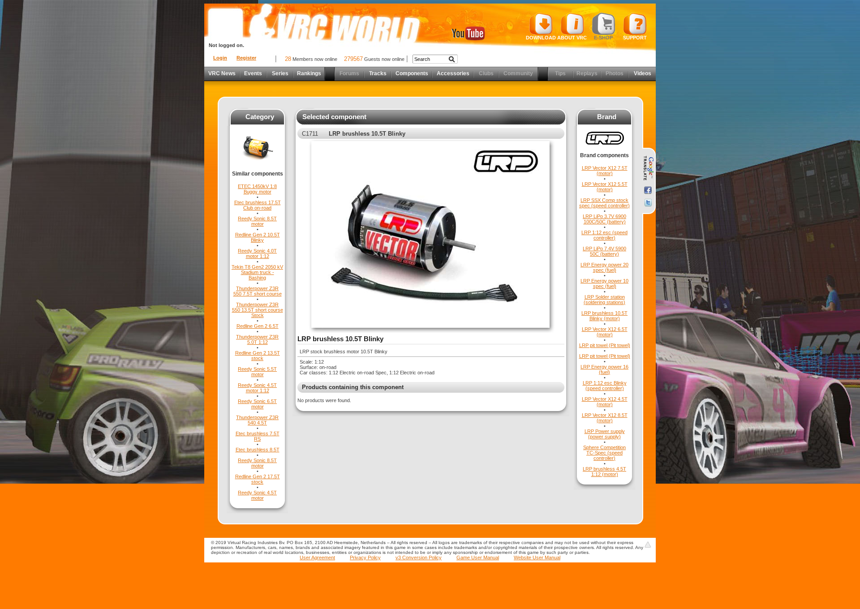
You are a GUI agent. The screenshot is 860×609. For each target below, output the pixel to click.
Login (220, 57)
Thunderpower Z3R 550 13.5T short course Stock (257, 310)
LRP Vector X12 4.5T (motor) (605, 401)
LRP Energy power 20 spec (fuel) (604, 267)
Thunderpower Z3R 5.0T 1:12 (257, 339)
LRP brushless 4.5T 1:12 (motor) (604, 471)
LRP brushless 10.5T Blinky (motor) (604, 315)
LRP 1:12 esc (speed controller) (604, 235)
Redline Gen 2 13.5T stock (257, 355)
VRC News (222, 73)
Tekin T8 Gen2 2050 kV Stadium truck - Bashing (257, 272)
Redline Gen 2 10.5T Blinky (257, 237)
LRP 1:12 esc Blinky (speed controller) (605, 385)
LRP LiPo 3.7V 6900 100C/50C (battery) (604, 219)
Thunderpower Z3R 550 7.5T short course (257, 291)
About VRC (572, 37)
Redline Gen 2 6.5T (257, 326)
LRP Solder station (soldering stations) (604, 299)
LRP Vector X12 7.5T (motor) (605, 170)
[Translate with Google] (648, 168)
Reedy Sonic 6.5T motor (257, 404)
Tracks (378, 73)
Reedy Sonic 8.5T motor (257, 221)
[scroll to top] (647, 544)
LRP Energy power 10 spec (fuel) (604, 283)
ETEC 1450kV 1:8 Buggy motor (257, 189)
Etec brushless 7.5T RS (258, 436)
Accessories (453, 73)
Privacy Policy (365, 557)
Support (635, 37)
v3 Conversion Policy (419, 557)
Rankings (309, 73)
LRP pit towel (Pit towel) (604, 345)
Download (541, 37)
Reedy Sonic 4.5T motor (257, 495)
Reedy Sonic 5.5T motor (257, 371)
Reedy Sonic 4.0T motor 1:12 (257, 253)
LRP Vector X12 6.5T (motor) (605, 331)
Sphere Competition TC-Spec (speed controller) (604, 453)
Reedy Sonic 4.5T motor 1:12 (257, 387)
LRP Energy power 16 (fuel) (604, 369)
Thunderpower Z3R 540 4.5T (257, 420)
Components (412, 73)
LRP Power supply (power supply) (605, 434)
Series (280, 73)
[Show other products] (257, 169)
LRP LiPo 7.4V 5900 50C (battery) (604, 251)
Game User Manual (477, 557)
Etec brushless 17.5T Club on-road (257, 205)
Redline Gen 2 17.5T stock (257, 479)
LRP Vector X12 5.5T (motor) (605, 186)
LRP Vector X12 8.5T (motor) (605, 417)
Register (246, 57)
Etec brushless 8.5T (258, 449)
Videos (642, 73)
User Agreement (317, 557)
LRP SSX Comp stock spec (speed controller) (604, 202)
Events (253, 73)
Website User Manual (537, 557)
